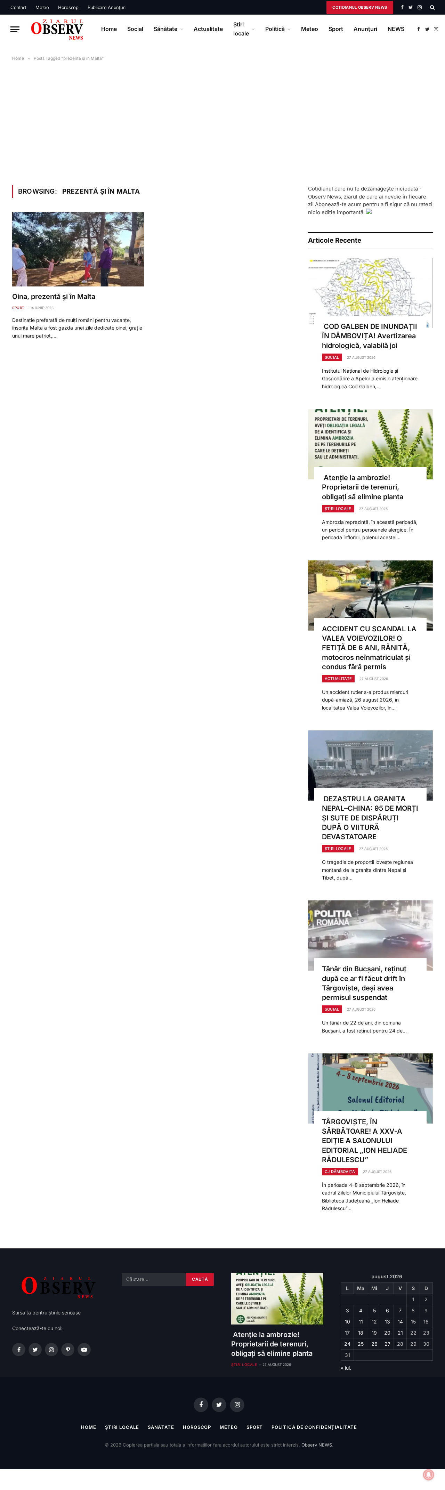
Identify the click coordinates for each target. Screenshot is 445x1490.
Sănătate (165, 28)
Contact (18, 7)
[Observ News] (58, 29)
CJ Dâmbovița (340, 1171)
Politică (275, 28)
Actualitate (208, 28)
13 (387, 1322)
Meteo (42, 7)
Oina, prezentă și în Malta (53, 296)
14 (400, 1322)
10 (347, 1322)
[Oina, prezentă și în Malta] (78, 249)
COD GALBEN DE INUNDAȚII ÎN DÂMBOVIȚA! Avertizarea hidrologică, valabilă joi (369, 335)
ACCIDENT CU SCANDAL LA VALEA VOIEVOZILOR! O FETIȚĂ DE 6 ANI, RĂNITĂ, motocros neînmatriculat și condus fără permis (369, 648)
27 (387, 1344)
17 (347, 1333)
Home (109, 28)
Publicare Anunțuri (107, 7)
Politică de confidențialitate (314, 1427)
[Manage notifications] (428, 1474)
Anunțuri (365, 28)
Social (135, 28)
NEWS (396, 28)
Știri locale (241, 29)
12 (374, 1322)
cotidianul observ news (359, 7)
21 (400, 1333)
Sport (336, 28)
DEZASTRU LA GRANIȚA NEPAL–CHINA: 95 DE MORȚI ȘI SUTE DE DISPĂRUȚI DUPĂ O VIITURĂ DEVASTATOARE (370, 818)
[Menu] (14, 29)
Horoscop (68, 7)
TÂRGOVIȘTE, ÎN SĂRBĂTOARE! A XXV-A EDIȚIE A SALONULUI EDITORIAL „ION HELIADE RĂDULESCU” (364, 1141)
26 (374, 1344)
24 (347, 1344)
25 (361, 1344)
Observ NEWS (316, 1445)
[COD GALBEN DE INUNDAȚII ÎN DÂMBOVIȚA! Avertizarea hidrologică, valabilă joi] (370, 293)
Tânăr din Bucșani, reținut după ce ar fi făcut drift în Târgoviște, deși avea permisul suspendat (364, 983)
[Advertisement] (222, 121)
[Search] (432, 7)
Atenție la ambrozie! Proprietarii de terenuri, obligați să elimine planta (362, 487)
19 (374, 1333)
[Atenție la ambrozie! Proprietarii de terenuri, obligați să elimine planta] (370, 444)
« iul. (346, 1368)
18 (360, 1333)
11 (361, 1322)
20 (387, 1333)
